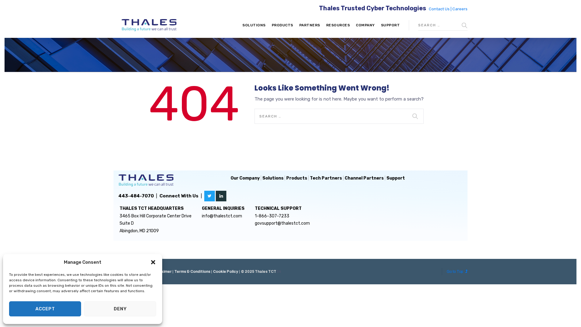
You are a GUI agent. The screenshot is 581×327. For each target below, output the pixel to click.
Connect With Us (179, 196)
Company (365, 25)
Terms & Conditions (192, 271)
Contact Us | (440, 9)
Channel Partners (364, 178)
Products (282, 25)
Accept (45, 309)
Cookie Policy (225, 271)
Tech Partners (326, 178)
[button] (153, 262)
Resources (338, 25)
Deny (120, 309)
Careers (460, 9)
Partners (309, 25)
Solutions (254, 25)
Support (390, 25)
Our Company (245, 178)
